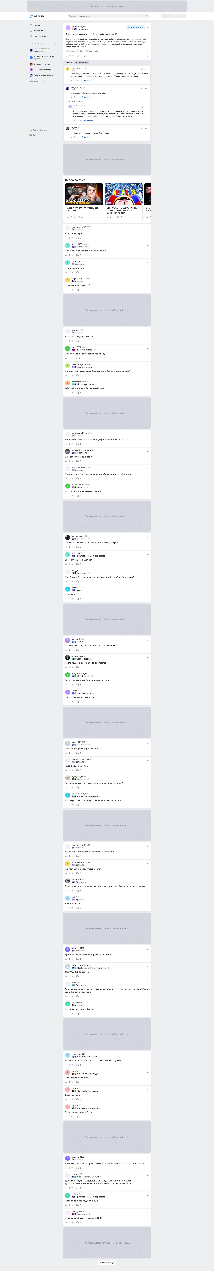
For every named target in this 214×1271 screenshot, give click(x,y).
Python (79, 899)
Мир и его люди (84, 367)
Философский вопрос (87, 1056)
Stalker (80, 642)
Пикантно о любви (84, 350)
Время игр (83, 29)
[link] (84, 202)
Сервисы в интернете (87, 796)
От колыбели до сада (87, 1074)
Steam (79, 590)
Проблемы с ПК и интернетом (90, 556)
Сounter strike (83, 676)
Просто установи (85, 384)
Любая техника (84, 659)
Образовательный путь (88, 1177)
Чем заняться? (84, 693)
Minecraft (81, 487)
